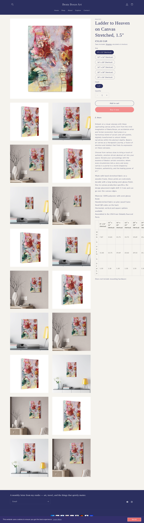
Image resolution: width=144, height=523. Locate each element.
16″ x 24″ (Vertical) (105, 67)
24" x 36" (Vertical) (104, 77)
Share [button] (99, 117)
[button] (12, 4)
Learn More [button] (57, 519)
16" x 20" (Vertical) (104, 62)
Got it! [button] (134, 519)
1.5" (99, 86)
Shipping (109, 44)
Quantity (98, 91)
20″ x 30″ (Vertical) (105, 72)
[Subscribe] (48, 501)
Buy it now (114, 110)
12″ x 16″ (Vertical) (105, 57)
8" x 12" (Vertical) (104, 52)
